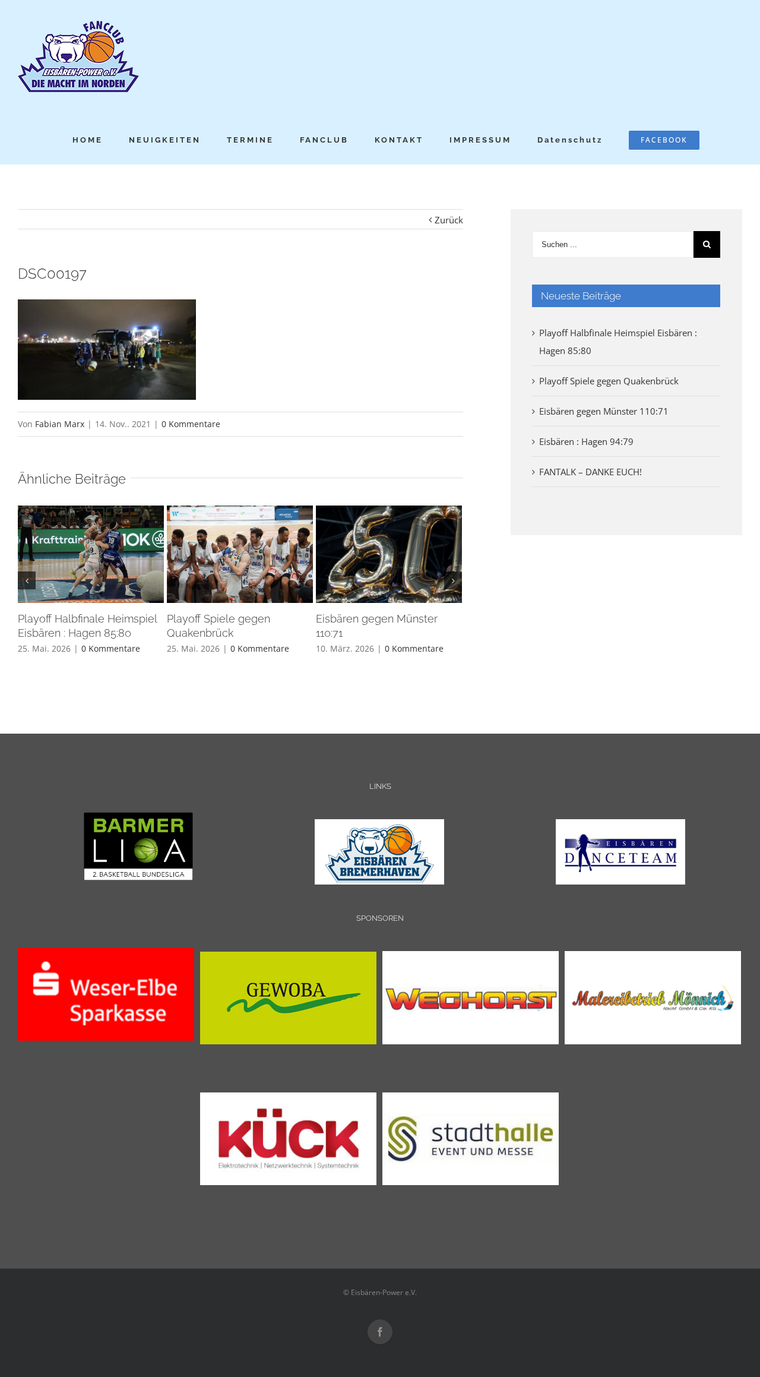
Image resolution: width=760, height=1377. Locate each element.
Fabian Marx (59, 423)
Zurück (449, 220)
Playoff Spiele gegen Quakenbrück (609, 381)
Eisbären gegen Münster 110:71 (604, 411)
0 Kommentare (191, 423)
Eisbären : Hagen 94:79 (586, 441)
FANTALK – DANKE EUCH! (590, 472)
